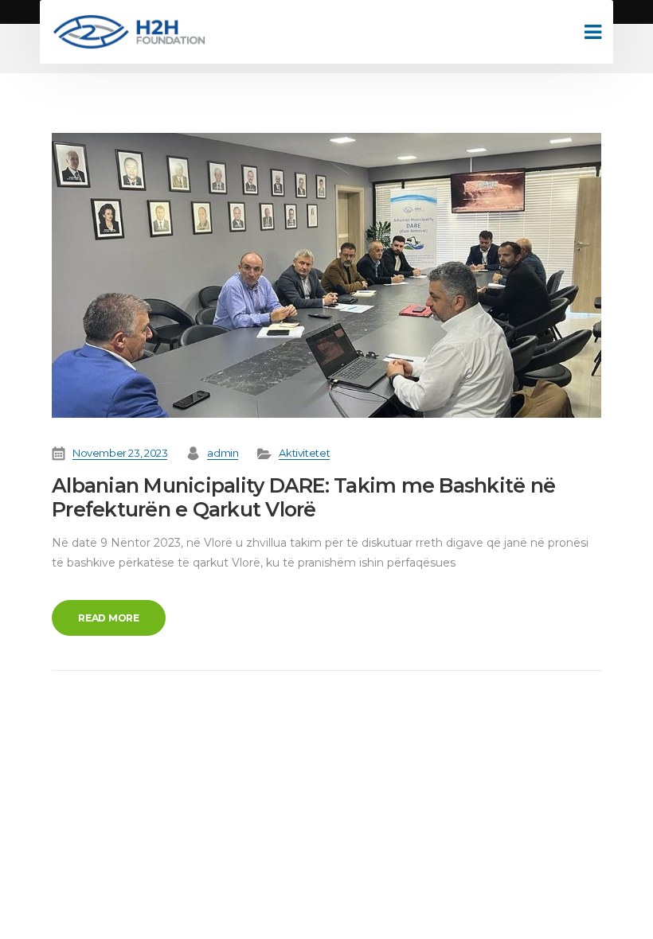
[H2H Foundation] (128, 32)
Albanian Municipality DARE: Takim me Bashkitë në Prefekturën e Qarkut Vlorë (303, 497)
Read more (108, 618)
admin (222, 452)
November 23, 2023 (119, 452)
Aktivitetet (304, 452)
